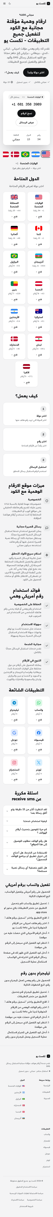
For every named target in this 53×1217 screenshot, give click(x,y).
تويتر (48, 1160)
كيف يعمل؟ (12, 72)
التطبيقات (46, 1092)
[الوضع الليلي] (9, 3)
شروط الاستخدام (26, 1206)
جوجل (47, 1153)
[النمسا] (5, 154)
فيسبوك (46, 1147)
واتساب (47, 1134)
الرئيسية (47, 1085)
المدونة (47, 1098)
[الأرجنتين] (36, 154)
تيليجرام (47, 1140)
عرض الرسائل (26, 122)
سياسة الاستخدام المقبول (26, 1187)
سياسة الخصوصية (34, 1199)
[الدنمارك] (15, 154)
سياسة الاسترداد (17, 1199)
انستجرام (46, 1166)
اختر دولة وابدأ (36, 72)
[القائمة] (4, 3)
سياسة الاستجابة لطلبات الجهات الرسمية (26, 1193)
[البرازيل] (25, 154)
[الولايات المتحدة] (46, 154)
